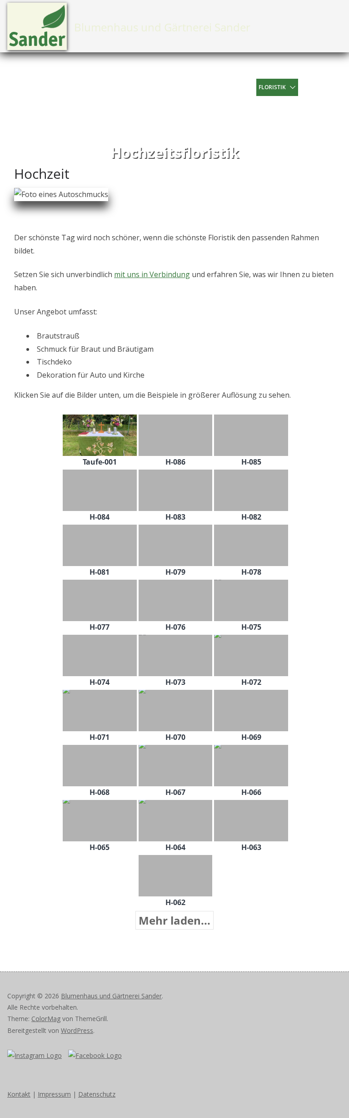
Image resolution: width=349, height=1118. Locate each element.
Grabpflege (216, 122)
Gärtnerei (246, 70)
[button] (249, 87)
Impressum (54, 1094)
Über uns (212, 70)
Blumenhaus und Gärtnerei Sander (162, 27)
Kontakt (251, 122)
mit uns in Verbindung (152, 274)
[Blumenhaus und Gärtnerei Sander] (18, 96)
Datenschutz (96, 1094)
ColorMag (45, 1018)
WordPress (77, 1030)
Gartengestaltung (271, 104)
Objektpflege (218, 104)
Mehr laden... (174, 920)
